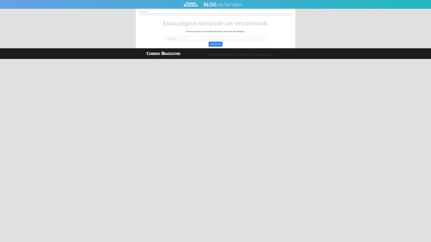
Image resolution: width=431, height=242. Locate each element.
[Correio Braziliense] (192, 4)
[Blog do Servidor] (224, 4)
